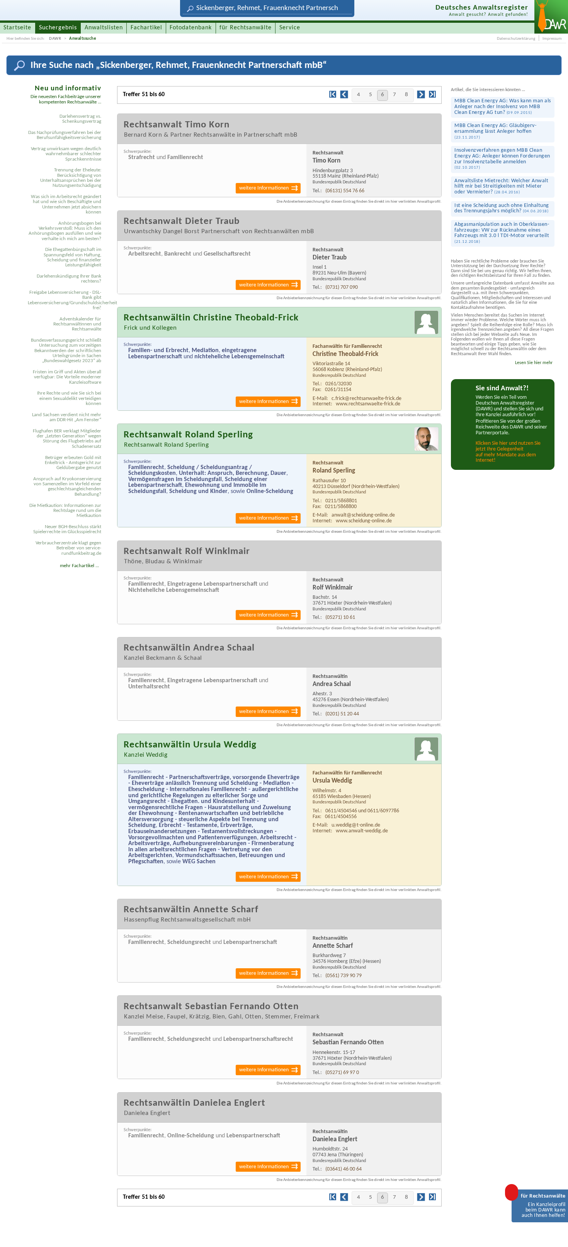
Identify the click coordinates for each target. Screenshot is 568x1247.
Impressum (552, 38)
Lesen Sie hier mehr (534, 363)
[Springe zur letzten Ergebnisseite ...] (432, 97)
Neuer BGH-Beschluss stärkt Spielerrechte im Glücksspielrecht (67, 529)
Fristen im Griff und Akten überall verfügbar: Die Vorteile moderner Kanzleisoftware (67, 377)
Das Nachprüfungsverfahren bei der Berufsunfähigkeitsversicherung (64, 135)
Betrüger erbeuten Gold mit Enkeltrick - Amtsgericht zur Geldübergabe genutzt (73, 463)
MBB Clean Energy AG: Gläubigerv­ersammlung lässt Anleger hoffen (495, 131)
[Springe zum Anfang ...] (554, 1233)
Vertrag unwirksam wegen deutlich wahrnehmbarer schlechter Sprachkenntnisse (66, 154)
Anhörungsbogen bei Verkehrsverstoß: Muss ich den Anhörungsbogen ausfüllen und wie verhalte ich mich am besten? (65, 231)
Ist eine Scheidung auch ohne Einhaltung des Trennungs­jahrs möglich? (501, 208)
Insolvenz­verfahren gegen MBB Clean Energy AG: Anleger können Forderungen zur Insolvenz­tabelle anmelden (502, 158)
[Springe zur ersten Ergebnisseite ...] (332, 97)
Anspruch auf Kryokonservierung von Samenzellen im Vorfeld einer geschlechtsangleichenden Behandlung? (67, 486)
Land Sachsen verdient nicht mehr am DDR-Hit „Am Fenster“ (66, 417)
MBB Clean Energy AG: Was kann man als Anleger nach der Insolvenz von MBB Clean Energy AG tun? (502, 106)
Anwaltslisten (104, 28)
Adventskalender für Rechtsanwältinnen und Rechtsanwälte (77, 324)
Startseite (17, 28)
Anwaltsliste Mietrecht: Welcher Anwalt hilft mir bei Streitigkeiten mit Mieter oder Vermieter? (501, 186)
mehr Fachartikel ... (79, 565)
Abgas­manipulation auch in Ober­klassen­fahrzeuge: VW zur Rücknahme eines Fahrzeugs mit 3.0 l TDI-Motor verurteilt (501, 233)
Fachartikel (146, 28)
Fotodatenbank (191, 28)
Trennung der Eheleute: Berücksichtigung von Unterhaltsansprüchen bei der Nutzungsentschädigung (70, 178)
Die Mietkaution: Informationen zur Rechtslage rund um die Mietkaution (65, 510)
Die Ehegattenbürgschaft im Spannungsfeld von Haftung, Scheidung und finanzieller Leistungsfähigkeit (72, 257)
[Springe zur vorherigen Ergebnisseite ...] (344, 98)
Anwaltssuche (82, 38)
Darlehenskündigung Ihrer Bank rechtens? (69, 279)
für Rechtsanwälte (245, 28)
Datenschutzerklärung (516, 38)
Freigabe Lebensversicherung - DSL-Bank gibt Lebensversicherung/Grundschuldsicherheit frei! (66, 300)
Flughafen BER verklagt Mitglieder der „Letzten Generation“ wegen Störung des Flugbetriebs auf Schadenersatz (67, 439)
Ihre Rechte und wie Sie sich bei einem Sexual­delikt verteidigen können (69, 398)
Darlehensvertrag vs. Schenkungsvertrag (80, 119)
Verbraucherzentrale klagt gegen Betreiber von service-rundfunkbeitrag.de (68, 548)
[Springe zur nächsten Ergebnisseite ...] (421, 98)
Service (289, 28)
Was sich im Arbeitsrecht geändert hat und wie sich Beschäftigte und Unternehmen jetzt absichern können (66, 204)
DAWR (55, 38)
